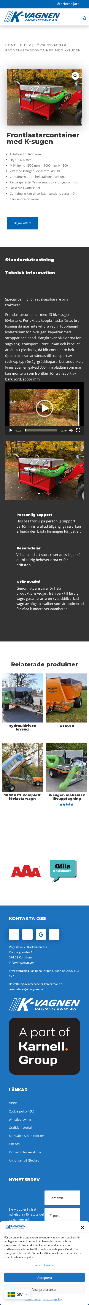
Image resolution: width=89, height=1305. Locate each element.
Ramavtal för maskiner (25, 1152)
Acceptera (44, 1277)
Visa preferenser (44, 1289)
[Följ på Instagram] (27, 934)
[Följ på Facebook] (14, 934)
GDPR (13, 1103)
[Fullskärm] (78, 430)
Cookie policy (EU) (21, 1111)
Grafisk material (20, 1127)
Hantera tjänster (43, 1265)
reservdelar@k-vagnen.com (27, 989)
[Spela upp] (11, 430)
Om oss (14, 1144)
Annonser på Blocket (24, 1160)
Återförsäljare (68, 4)
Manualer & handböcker (26, 1136)
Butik (25, 45)
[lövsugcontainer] (44, 499)
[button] (82, 1227)
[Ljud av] (71, 430)
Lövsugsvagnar (50, 45)
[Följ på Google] (41, 934)
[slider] (41, 430)
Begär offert (22, 223)
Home (10, 45)
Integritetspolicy (52, 1299)
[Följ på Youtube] (54, 934)
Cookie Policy (33, 1299)
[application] (44, 408)
